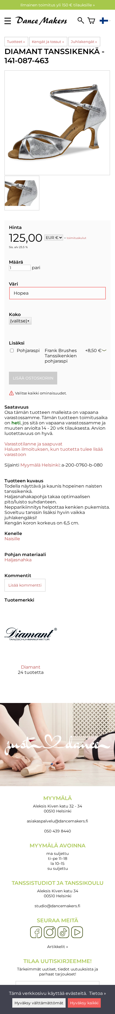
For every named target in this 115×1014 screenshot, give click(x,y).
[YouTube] (77, 932)
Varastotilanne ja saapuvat (33, 444)
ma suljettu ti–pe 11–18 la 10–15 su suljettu (57, 856)
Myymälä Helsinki (39, 465)
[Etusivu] (43, 23)
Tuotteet (16, 41)
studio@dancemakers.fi (57, 905)
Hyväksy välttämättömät (39, 1002)
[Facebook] (36, 932)
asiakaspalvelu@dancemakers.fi (57, 821)
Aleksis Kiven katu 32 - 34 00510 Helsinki (57, 804)
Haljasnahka (18, 559)
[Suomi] (105, 21)
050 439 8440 (57, 831)
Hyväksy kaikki (84, 1002)
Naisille (12, 538)
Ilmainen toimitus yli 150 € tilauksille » (57, 4)
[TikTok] (63, 932)
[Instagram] (50, 932)
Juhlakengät (84, 41)
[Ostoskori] (91, 21)
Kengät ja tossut (48, 41)
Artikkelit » (57, 946)
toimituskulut (76, 238)
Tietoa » (97, 993)
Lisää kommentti (25, 585)
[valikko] (7, 21)
